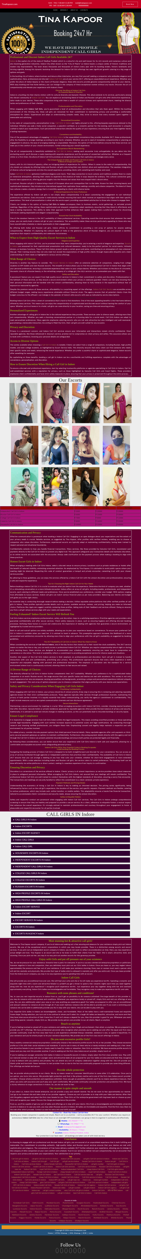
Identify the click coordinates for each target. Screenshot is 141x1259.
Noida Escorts (40, 1218)
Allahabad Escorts (89, 1212)
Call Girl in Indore (64, 151)
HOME (55, 10)
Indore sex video (59, 1188)
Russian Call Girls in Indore (109, 1167)
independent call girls (119, 1182)
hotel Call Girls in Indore (117, 1172)
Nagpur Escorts (25, 1218)
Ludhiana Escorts (52, 1206)
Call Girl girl (54, 1161)
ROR (85, 1233)
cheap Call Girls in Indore (48, 1177)
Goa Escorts (121, 1206)
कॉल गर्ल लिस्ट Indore (115, 1190)
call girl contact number (52, 1190)
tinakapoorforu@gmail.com (74, 1127)
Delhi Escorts (38, 1203)
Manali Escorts (26, 1212)
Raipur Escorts (41, 1212)
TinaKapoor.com (9, 4)
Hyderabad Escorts (101, 1203)
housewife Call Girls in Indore (76, 1164)
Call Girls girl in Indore (20, 1159)
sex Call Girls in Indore (62, 1174)
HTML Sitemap (61, 1233)
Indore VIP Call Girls (56, 1180)
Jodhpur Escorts (68, 1215)
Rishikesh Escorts (101, 1218)
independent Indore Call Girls (22, 1172)
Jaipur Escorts (36, 1206)
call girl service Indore (70, 1161)
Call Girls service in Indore (92, 1177)
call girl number (74, 1188)
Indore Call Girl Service (103, 289)
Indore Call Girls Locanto (70, 1159)
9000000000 (83, 5)
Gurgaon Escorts (83, 1203)
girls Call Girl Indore (48, 1182)
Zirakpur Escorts (82, 1221)
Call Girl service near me (83, 1174)
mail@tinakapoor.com (83, 3)
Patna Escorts (55, 1212)
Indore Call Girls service (21, 1167)
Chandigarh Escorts (70, 1206)
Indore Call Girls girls (22, 1174)
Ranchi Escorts (98, 1209)
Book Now (130, 4)
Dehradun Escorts (52, 1209)
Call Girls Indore (56, 137)
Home (50, 1233)
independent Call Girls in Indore (23, 1177)
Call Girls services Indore (31, 1164)
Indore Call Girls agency (107, 1188)
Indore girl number (101, 1180)
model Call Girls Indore (70, 1177)
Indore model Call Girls (42, 1185)
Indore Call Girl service (107, 1185)
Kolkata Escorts (106, 1206)
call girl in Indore (64, 1193)
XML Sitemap (75, 1233)
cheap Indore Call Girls (95, 1169)
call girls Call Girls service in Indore (71, 1182)
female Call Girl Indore (42, 1174)
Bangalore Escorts (19, 1206)
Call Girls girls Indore (116, 1169)
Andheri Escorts (106, 1212)
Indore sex (87, 1180)
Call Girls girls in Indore (116, 1164)
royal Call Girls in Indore (49, 1169)
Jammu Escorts (113, 1209)
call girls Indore (89, 1188)
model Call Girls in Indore (43, 1167)
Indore (12, 61)
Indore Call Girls (56, 79)
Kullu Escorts (98, 1215)
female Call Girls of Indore (65, 1185)
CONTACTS (84, 10)
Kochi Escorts (83, 1209)
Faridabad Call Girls (21, 1203)
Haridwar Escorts (52, 1215)
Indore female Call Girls (53, 1164)
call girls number (97, 1164)
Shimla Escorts (117, 1218)
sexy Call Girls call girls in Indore (76, 1190)
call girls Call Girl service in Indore (45, 1159)
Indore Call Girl (38, 98)
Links (91, 1233)
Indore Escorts (36, 1209)
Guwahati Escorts (71, 1212)
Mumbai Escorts (53, 1203)
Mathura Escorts (113, 1215)
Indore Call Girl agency (86, 1185)
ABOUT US (74, 10)
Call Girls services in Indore (35, 1180)
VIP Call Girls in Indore (22, 1185)
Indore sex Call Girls (120, 1159)
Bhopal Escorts (68, 1209)
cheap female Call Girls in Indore (72, 1172)
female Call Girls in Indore (92, 1161)
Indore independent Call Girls (72, 1169)
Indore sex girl (110, 1161)
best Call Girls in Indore (82, 1193)
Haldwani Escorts (19, 1215)
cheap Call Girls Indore (28, 1182)
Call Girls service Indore (87, 1167)
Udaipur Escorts (65, 1221)
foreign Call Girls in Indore (47, 1172)
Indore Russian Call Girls (40, 1188)
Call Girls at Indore (21, 1161)
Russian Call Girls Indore (114, 1174)
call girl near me (74, 1180)
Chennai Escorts (118, 1203)
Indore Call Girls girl (39, 1161)
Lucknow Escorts (20, 1209)
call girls (99, 1174)
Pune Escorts (68, 1203)
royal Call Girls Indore (96, 1172)
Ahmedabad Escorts (89, 1206)
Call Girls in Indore (63, 123)
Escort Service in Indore (63, 263)
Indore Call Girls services (65, 1167)
